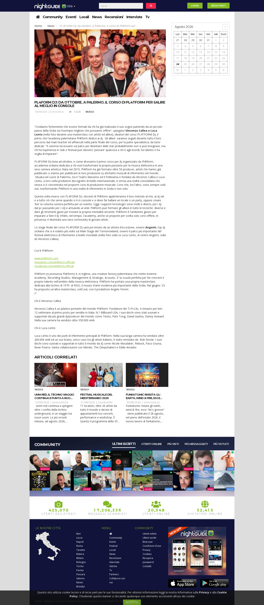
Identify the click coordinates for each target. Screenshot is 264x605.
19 (193, 58)
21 (208, 58)
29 (193, 40)
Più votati (221, 444)
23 (223, 58)
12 (193, 52)
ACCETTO (132, 602)
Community (53, 17)
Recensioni (114, 17)
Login (195, 5)
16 (223, 52)
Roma (79, 546)
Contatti (147, 566)
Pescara (80, 574)
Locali (84, 17)
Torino (80, 566)
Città (69, 6)
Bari (78, 533)
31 (208, 40)
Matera (80, 554)
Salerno (80, 578)
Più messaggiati (196, 444)
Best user (148, 541)
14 (208, 52)
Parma (79, 570)
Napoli (80, 541)
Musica (90, 111)
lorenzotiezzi (57, 111)
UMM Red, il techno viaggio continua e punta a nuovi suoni (54, 398)
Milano (80, 558)
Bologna (81, 562)
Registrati (218, 5)
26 (193, 64)
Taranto (80, 550)
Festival (113, 546)
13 (200, 52)
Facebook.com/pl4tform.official (54, 266)
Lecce (79, 537)
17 (177, 58)
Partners (114, 574)
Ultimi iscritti (123, 444)
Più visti (173, 444)
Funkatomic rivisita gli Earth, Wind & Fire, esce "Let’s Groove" (143, 398)
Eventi (71, 17)
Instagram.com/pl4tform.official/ (54, 262)
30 (200, 40)
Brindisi (80, 586)
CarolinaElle (105, 402)
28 (185, 40)
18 (185, 58)
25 (185, 64)
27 (177, 40)
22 (216, 58)
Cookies (147, 554)
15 (216, 52)
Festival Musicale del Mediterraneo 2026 (96, 396)
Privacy (146, 550)
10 (177, 52)
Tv (147, 17)
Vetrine (113, 566)
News (97, 17)
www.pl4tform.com (46, 258)
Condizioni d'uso (152, 546)
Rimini (79, 582)
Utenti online (151, 444)
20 (200, 58)
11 (185, 52)
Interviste (134, 17)
